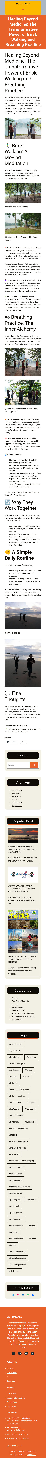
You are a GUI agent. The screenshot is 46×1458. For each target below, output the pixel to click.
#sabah (32, 1226)
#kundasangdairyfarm (18, 1128)
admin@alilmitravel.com (17, 1434)
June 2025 (16, 796)
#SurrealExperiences (17, 1258)
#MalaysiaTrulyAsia (17, 1148)
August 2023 (17, 806)
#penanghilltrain (16, 1213)
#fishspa (28, 1070)
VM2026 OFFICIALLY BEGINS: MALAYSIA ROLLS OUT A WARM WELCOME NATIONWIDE (21, 889)
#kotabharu (14, 1122)
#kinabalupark (15, 1102)
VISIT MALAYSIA (23, 4)
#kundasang (30, 1122)
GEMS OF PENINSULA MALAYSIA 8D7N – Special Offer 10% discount (22, 959)
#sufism (12, 1245)
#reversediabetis (16, 1226)
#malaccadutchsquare (18, 1141)
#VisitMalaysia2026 (17, 1264)
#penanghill (14, 1206)
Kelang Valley (17, 1007)
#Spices (32, 1239)
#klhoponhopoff (16, 1115)
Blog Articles (11, 1406)
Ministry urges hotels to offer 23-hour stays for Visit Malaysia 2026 (22, 849)
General (15, 1004)
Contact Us (11, 1381)
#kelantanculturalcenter (19, 1089)
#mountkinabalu (16, 1180)
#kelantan (13, 1083)
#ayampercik (14, 1050)
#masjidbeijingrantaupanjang (21, 1161)
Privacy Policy (12, 1373)
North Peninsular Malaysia (23, 1013)
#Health (26, 1076)
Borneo (15, 998)
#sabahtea (13, 1232)
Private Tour (11, 1394)
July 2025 (16, 793)
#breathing (31, 1057)
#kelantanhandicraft (17, 1096)
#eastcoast (14, 1070)
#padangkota (14, 1200)
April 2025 (16, 799)
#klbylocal (31, 1102)
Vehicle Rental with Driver (16, 1398)
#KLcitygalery (30, 1109)
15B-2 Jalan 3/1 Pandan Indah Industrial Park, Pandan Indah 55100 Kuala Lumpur (22, 1420)
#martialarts (14, 1154)
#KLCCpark (14, 1109)
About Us (10, 1368)
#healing (13, 1076)
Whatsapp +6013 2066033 (18, 1438)
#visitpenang (14, 1271)
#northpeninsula (16, 1193)
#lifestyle (13, 1135)
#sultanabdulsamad (17, 1251)
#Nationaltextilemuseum (19, 1187)
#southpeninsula (16, 1239)
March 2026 (17, 790)
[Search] (34, 765)
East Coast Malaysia (20, 1001)
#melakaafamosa (16, 1167)
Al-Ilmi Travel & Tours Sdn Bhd (23, 1451)
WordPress (31, 1455)
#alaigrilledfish (15, 1044)
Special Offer (17, 1019)
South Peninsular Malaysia (23, 1016)
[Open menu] (23, 9)
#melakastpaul (15, 1174)
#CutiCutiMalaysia (17, 1063)
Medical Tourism (19, 1010)
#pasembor (31, 1200)
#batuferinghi (15, 1057)
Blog (8, 1377)
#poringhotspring (16, 1219)
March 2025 (17, 802)
